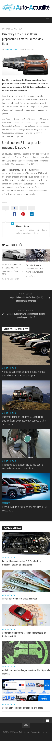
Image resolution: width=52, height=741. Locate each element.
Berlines (6, 503)
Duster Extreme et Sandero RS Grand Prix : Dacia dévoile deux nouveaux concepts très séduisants (24, 420)
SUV (20, 29)
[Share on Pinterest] (23, 211)
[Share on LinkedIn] (31, 211)
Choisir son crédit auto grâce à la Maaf (19, 598)
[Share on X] (5, 211)
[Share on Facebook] (14, 211)
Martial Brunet (12, 49)
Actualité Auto (9, 29)
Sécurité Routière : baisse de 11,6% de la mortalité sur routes (35, 268)
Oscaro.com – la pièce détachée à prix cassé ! (23, 707)
